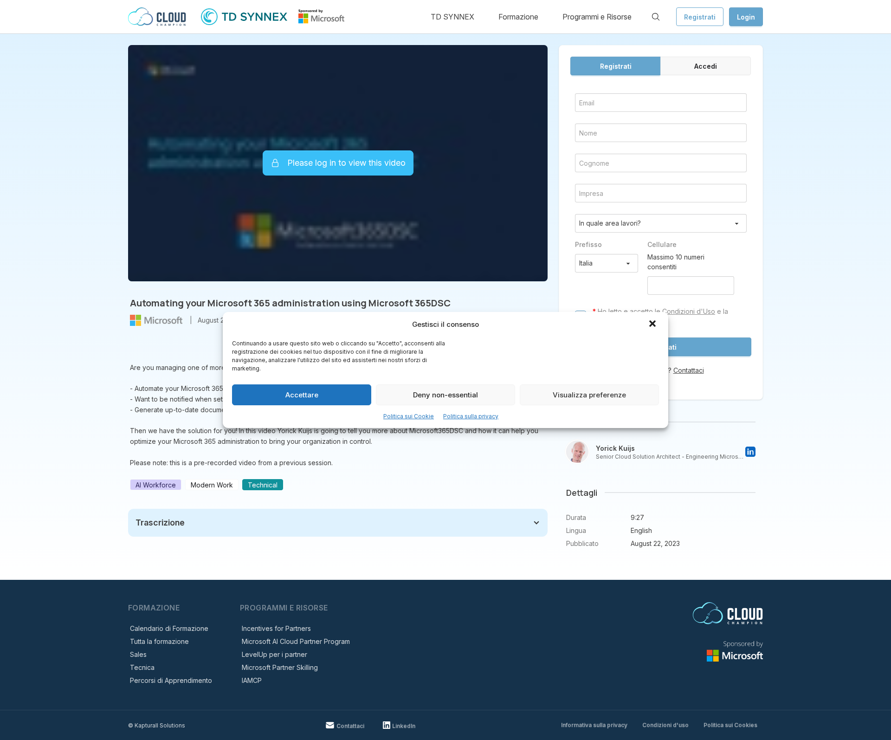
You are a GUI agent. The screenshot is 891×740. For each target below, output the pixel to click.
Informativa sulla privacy (594, 724)
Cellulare (662, 244)
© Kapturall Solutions (156, 725)
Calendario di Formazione (169, 628)
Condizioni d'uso (665, 724)
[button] (653, 324)
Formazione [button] (518, 16)
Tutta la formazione (159, 641)
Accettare (301, 394)
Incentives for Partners (276, 628)
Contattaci (688, 370)
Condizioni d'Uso (688, 311)
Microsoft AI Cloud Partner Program (296, 641)
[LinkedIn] (750, 452)
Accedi (705, 66)
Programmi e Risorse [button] (597, 16)
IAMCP (252, 680)
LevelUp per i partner (274, 654)
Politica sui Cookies (730, 724)
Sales (138, 654)
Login (746, 17)
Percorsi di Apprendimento (171, 680)
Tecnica (142, 667)
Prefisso (588, 244)
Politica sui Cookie (408, 416)
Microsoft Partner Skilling (280, 667)
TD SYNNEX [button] (452, 16)
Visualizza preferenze (589, 394)
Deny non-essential (445, 394)
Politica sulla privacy (470, 416)
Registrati (700, 17)
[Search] (655, 16)
